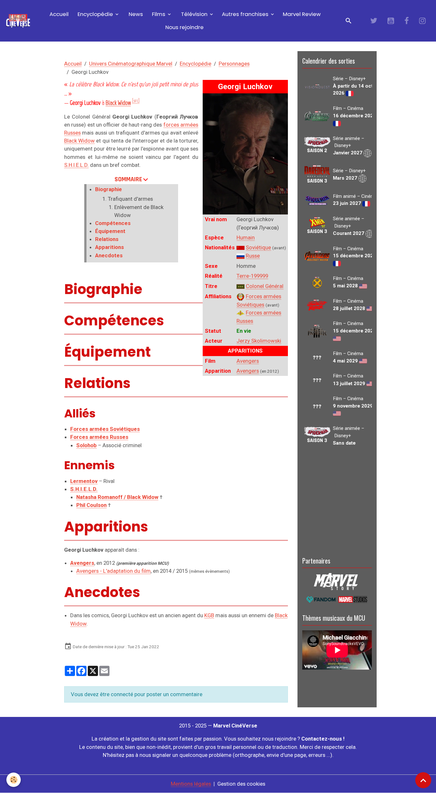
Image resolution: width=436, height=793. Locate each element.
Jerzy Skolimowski (259, 341)
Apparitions (109, 247)
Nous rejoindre (184, 27)
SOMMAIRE (128, 179)
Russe (253, 256)
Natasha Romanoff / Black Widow (117, 497)
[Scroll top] (423, 780)
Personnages (234, 63)
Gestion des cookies (241, 784)
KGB (209, 615)
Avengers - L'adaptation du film (113, 571)
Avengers (248, 361)
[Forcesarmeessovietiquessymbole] (240, 296)
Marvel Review (302, 14)
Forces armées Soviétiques (105, 429)
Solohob (86, 445)
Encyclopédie (95, 14)
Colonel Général (264, 286)
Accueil (58, 14)
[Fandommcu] (337, 599)
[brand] (18, 21)
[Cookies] (13, 780)
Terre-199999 (252, 276)
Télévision (194, 14)
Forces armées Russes (99, 437)
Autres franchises (246, 14)
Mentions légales (191, 784)
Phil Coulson (91, 505)
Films (159, 14)
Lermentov (84, 481)
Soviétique (258, 247)
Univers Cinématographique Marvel (130, 63)
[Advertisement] (337, 500)
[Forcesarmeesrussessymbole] (240, 312)
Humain (246, 237)
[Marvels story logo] (337, 581)
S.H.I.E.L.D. (76, 165)
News (135, 14)
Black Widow (79, 140)
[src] (135, 101)
